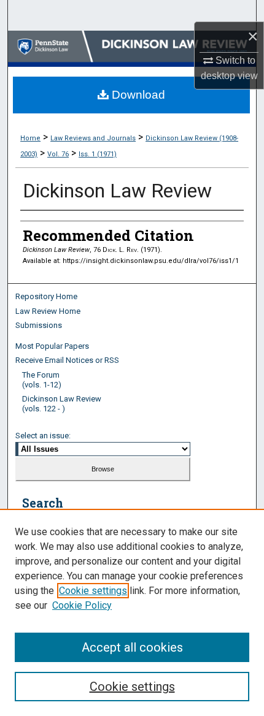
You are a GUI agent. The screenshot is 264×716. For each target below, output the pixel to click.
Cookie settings (93, 590)
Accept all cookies (132, 647)
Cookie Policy (82, 605)
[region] (132, 612)
